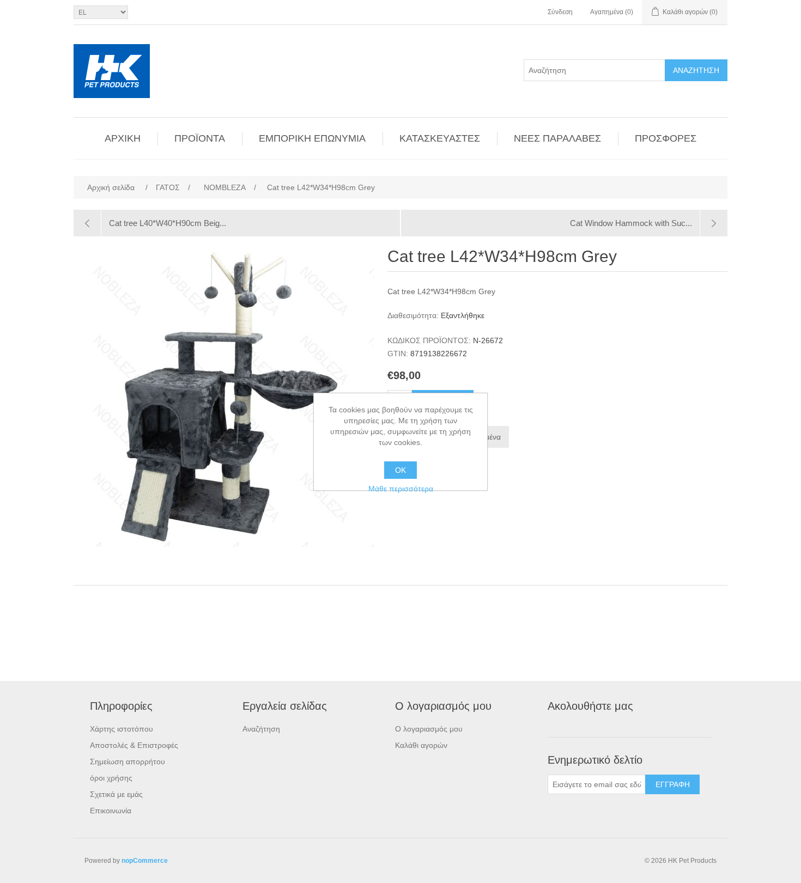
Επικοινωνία (110, 810)
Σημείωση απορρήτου (127, 761)
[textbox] (594, 70)
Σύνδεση (560, 12)
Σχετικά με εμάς (116, 794)
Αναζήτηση (696, 70)
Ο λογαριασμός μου (429, 728)
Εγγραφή (673, 784)
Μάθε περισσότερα (400, 488)
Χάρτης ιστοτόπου (121, 728)
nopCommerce (145, 860)
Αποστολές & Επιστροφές (134, 745)
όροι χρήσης (111, 778)
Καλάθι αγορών (421, 745)
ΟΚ (400, 470)
